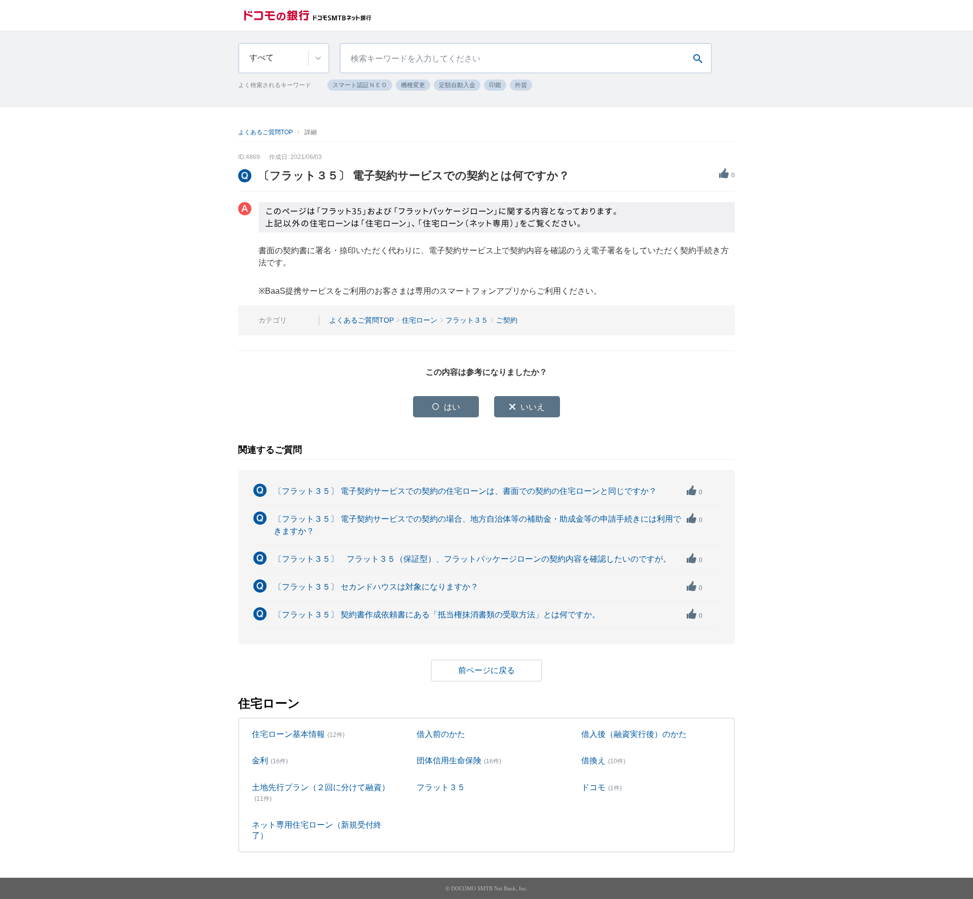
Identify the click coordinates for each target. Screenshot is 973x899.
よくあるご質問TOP (265, 132)
